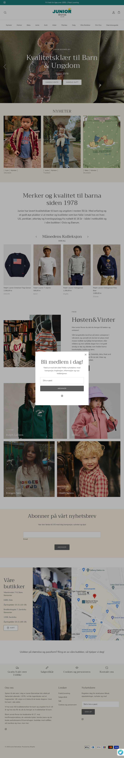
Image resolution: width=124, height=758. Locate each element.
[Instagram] (62, 396)
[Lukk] (85, 354)
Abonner (62, 388)
